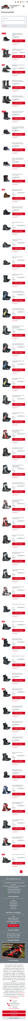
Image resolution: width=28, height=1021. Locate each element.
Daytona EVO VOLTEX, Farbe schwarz (18, 535)
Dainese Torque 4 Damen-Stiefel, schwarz (17, 174)
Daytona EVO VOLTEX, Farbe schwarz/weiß (18, 570)
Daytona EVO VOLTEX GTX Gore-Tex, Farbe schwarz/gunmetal (17, 466)
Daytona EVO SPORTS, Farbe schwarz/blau (18, 361)
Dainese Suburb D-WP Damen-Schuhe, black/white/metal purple (18, 159)
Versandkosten (15, 59)
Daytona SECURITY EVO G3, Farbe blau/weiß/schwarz (18, 786)
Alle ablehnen (14, 1014)
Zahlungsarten (13, 903)
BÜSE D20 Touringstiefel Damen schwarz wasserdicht (18, 81)
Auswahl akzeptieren (14, 1018)
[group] (6, 37)
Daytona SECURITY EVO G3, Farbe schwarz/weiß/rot (18, 838)
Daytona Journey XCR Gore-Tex (18, 622)
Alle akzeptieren (14, 1011)
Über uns (13, 907)
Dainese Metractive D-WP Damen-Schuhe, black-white (18, 143)
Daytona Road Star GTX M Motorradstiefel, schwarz (17, 689)
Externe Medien (15, 1005)
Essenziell (14, 1000)
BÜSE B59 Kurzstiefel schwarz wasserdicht (18, 65)
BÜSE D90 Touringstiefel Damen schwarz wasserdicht (18, 96)
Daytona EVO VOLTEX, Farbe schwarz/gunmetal (18, 553)
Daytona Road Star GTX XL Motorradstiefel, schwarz (17, 722)
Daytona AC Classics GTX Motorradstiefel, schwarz (17, 207)
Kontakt (13, 900)
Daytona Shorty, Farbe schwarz (18, 854)
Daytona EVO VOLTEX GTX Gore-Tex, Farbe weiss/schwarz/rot (17, 501)
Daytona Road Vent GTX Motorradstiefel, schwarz (17, 770)
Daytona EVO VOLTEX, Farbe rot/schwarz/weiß (18, 518)
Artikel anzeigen (19, 40)
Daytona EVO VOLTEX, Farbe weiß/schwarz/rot (18, 587)
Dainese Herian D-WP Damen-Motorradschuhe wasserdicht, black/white (18, 127)
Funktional (14, 1007)
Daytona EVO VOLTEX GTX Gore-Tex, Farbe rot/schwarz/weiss (17, 431)
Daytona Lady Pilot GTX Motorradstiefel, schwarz (17, 639)
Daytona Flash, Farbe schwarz (18, 604)
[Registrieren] (18, 2)
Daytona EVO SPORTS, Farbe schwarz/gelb (18, 379)
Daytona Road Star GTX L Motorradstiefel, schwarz (17, 674)
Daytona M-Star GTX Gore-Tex (18, 656)
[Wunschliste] (25, 2)
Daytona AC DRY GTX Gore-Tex (18, 223)
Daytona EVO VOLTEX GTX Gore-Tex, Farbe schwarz (17, 448)
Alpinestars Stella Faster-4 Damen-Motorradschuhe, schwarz (17, 34)
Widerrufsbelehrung (13, 919)
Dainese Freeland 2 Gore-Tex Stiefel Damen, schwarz (18, 112)
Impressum (13, 923)
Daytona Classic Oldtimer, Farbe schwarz (17, 275)
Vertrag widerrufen (13, 925)
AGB (13, 916)
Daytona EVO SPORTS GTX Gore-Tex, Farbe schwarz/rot (18, 344)
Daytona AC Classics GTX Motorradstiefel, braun (17, 190)
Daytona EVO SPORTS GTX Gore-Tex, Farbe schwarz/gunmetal (17, 327)
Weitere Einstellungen (14, 1008)
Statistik (15, 1002)
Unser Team (13, 908)
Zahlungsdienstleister (14, 1003)
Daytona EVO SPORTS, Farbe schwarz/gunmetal (18, 396)
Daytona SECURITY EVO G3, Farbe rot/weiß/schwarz (18, 803)
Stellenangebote (13, 905)
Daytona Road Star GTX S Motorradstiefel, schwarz (17, 707)
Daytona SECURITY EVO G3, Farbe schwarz (18, 820)
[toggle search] (23, 2)
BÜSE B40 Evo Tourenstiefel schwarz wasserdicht (18, 50)
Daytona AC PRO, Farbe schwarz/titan (17, 240)
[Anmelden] (16, 2)
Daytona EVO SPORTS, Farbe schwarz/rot (18, 413)
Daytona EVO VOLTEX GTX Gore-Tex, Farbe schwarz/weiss (18, 483)
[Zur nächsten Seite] (26, 871)
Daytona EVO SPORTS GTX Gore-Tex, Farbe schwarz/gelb (18, 309)
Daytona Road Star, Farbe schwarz (17, 753)
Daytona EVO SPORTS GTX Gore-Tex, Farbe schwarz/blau (18, 292)
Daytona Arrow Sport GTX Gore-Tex (17, 257)
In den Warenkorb (18, 56)
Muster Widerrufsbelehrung (13, 921)
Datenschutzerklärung (13, 918)
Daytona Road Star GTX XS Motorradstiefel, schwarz (17, 737)
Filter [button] (5, 25)
